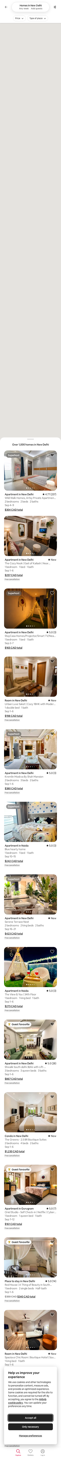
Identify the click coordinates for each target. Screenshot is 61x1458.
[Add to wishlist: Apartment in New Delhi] (52, 455)
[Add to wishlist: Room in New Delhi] (52, 661)
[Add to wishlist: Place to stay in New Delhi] (52, 1242)
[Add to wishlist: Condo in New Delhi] (52, 1096)
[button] (14, 509)
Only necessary (30, 1426)
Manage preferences (30, 1435)
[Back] (6, 7)
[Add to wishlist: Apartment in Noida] (52, 806)
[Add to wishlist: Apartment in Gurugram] (52, 1169)
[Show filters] (55, 7)
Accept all (30, 1417)
